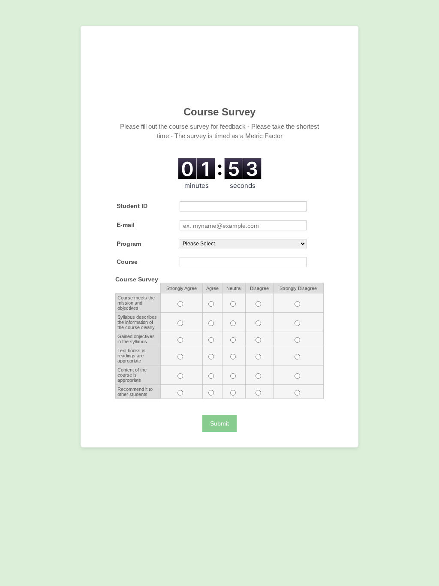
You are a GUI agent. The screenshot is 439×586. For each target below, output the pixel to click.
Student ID (132, 205)
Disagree (259, 288)
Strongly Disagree (298, 288)
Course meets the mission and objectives (136, 303)
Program (129, 243)
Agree (212, 288)
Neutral (233, 288)
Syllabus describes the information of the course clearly (137, 322)
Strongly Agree (181, 288)
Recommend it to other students (135, 392)
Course (127, 261)
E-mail (126, 224)
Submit (219, 423)
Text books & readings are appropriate (131, 355)
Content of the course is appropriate (132, 375)
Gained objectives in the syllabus (136, 339)
